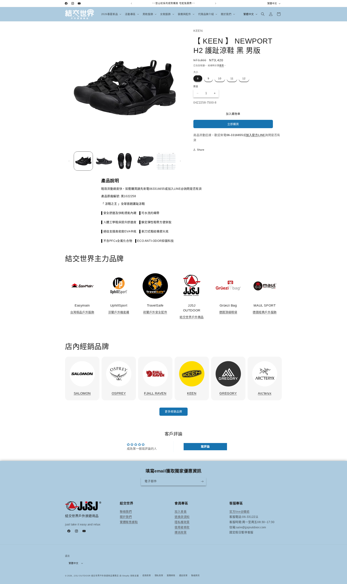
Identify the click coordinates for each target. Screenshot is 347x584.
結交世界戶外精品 (192, 317)
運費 (221, 65)
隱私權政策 (182, 522)
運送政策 (181, 532)
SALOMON (82, 393)
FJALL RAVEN (155, 393)
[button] (111, 14)
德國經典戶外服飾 (265, 312)
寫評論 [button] (205, 446)
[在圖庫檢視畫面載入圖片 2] (104, 161)
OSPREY (119, 393)
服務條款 (171, 575)
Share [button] (200, 149)
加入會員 (181, 511)
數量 (195, 86)
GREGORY (228, 393)
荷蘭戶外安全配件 (155, 312)
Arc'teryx (264, 393)
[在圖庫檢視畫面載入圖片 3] (124, 161)
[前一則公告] (131, 3)
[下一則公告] (216, 3)
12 (244, 78)
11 (232, 78)
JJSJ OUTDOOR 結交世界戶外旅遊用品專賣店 (96, 576)
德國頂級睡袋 (228, 312)
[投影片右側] (180, 161)
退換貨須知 (182, 516)
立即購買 (233, 124)
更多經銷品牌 (173, 411)
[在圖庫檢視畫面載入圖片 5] (166, 161)
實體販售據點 (129, 522)
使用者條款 (182, 527)
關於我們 (126, 516)
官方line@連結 (239, 511)
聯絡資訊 (195, 575)
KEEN (191, 393)
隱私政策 (159, 575)
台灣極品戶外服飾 (82, 312)
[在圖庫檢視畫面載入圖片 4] (145, 161)
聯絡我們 (126, 511)
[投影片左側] (69, 161)
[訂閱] (202, 481)
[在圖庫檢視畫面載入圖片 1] (83, 161)
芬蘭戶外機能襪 (118, 312)
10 (219, 78)
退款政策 (146, 575)
